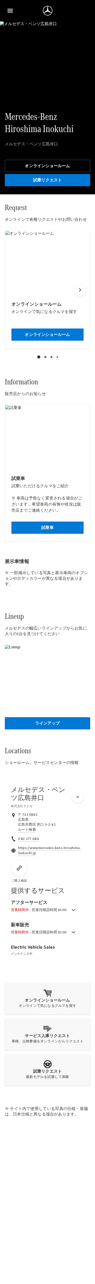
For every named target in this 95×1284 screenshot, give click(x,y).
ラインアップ (47, 723)
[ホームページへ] (47, 11)
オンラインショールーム (47, 165)
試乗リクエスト (47, 180)
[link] (27, 829)
